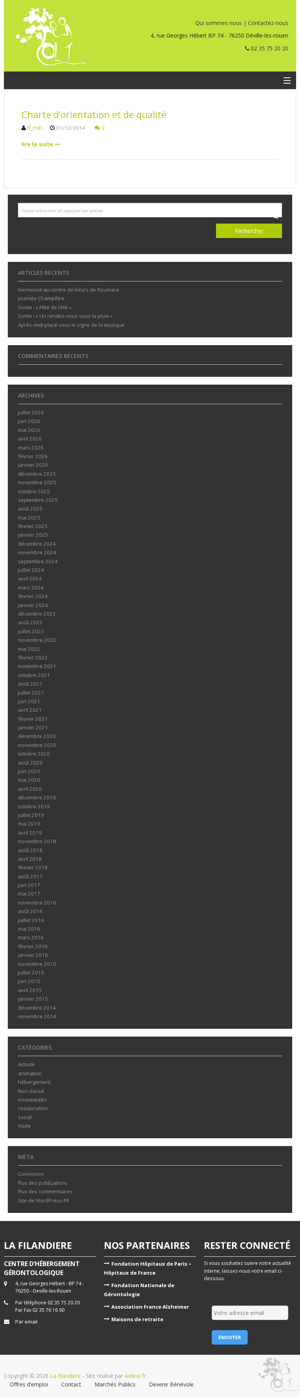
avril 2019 (30, 832)
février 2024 (33, 596)
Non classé (31, 1090)
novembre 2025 (37, 482)
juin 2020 (29, 771)
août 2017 (30, 876)
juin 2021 (29, 701)
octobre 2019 (34, 806)
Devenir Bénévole (171, 1384)
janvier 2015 (33, 998)
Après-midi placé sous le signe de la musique (71, 324)
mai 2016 (29, 928)
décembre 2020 (37, 736)
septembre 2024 (38, 561)
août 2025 (30, 508)
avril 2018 (30, 858)
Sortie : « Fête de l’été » (44, 307)
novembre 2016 (37, 902)
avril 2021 (30, 709)
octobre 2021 (34, 675)
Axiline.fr (134, 1375)
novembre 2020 (37, 745)
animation (30, 1073)
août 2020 (30, 762)
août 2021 (30, 683)
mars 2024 (31, 587)
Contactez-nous (268, 23)
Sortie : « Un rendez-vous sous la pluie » (65, 315)
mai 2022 (29, 648)
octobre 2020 (34, 753)
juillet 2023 (31, 631)
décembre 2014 (37, 1007)
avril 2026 (30, 438)
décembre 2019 (37, 797)
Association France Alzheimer (150, 1306)
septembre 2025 (38, 499)
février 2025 (33, 526)
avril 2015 (30, 990)
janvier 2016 (33, 954)
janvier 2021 (33, 727)
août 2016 (30, 911)
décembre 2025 (37, 473)
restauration (33, 1108)
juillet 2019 (31, 814)
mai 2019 (29, 823)
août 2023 (30, 622)
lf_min (34, 127)
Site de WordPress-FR (43, 1200)
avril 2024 (30, 578)
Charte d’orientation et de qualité (93, 114)
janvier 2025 (33, 534)
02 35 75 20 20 (268, 48)
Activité (26, 1064)
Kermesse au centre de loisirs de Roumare (68, 289)
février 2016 (33, 946)
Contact (71, 1384)
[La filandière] (67, 36)
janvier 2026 (33, 464)
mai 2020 (29, 779)
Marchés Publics (115, 1384)
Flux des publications (43, 1182)
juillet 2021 (31, 692)
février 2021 (33, 718)
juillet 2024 (31, 569)
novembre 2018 (37, 841)
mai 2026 (29, 429)
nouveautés (32, 1099)
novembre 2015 (37, 963)
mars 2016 (31, 937)
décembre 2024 (37, 543)
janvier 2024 (33, 605)
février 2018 (33, 867)
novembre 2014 (37, 1016)
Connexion (31, 1173)
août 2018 (30, 850)
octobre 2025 (34, 491)
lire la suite (38, 144)
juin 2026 (29, 420)
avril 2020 (30, 788)
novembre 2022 (37, 639)
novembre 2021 (37, 666)
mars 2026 (31, 447)
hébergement (34, 1081)
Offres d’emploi (29, 1384)
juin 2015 (29, 981)
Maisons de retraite (137, 1319)
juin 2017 (29, 884)
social (25, 1117)
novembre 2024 (37, 552)
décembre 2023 (37, 613)
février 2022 (33, 657)
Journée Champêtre (41, 298)
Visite (24, 1125)
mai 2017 (29, 893)
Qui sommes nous (218, 23)
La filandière (65, 1375)
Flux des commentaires (45, 1191)
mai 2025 (29, 517)
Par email (26, 1321)
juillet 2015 (31, 972)
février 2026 (33, 456)
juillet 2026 (31, 412)
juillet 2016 (31, 920)
